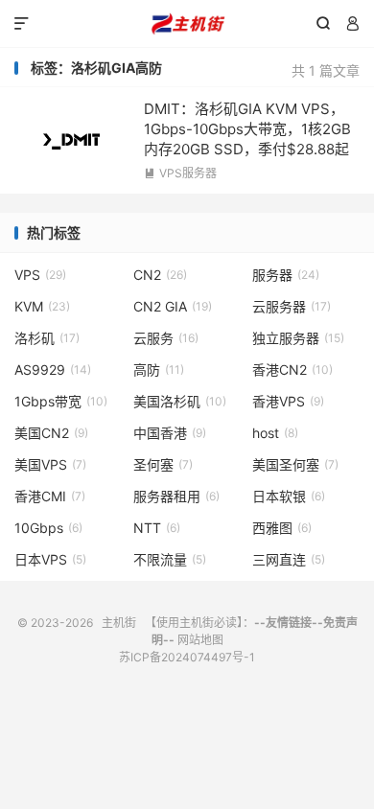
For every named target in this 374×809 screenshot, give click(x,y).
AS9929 (52, 369)
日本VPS (50, 559)
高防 (158, 369)
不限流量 (169, 559)
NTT (156, 528)
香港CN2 (292, 369)
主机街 (187, 23)
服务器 (285, 274)
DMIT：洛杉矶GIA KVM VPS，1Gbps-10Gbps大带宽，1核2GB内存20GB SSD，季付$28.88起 (247, 129)
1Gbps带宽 (60, 401)
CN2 (160, 274)
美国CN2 (51, 433)
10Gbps (48, 528)
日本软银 (288, 496)
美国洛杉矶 (179, 401)
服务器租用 (176, 496)
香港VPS (288, 401)
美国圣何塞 (295, 464)
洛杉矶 (47, 338)
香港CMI (49, 496)
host (275, 433)
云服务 (166, 338)
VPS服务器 (180, 173)
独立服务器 (298, 338)
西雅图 (282, 528)
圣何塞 (163, 464)
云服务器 (291, 306)
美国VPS (50, 464)
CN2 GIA (172, 306)
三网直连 (288, 559)
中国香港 (169, 433)
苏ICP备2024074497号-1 (187, 657)
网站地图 (200, 640)
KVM (42, 306)
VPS (40, 274)
